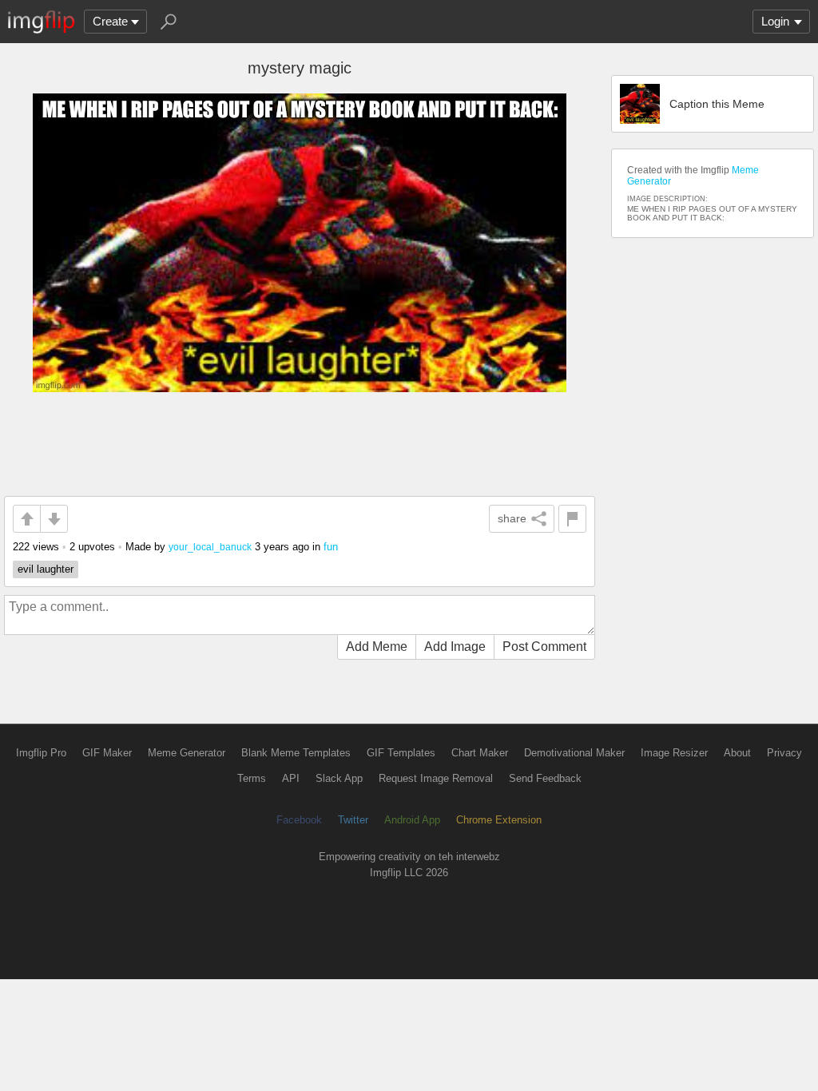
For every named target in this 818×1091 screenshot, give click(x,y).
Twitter (353, 820)
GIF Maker (107, 753)
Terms (251, 778)
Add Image (455, 646)
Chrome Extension (499, 820)
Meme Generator (186, 753)
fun (331, 547)
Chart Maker (479, 753)
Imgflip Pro (41, 753)
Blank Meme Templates (296, 753)
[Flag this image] (572, 519)
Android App (412, 820)
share (512, 518)
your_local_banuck (210, 547)
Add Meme (376, 646)
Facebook (299, 820)
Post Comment (544, 646)
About (737, 753)
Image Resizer (674, 753)
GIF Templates (401, 753)
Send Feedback (545, 778)
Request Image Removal (436, 778)
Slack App (339, 778)
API (291, 778)
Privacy (784, 753)
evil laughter (45, 569)
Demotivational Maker (574, 753)
